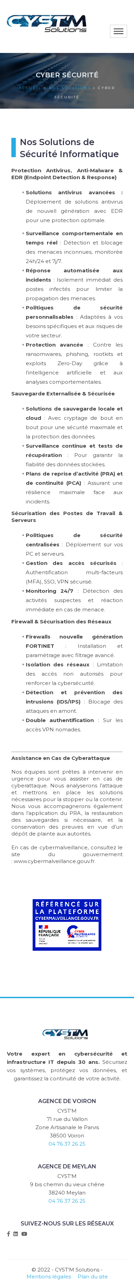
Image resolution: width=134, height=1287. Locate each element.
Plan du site (93, 1276)
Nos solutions (70, 88)
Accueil (30, 88)
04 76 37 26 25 (67, 1144)
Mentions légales (48, 1276)
